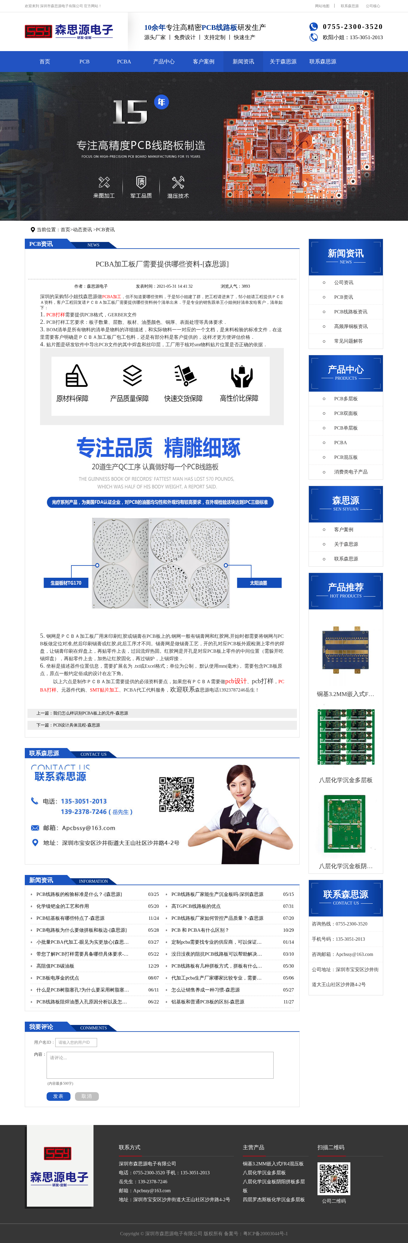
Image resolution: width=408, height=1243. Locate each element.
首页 (44, 62)
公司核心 (373, 6)
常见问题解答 (348, 341)
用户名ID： (44, 1042)
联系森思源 (350, 6)
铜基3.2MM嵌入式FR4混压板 (273, 1163)
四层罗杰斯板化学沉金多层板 (274, 1199)
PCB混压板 (346, 457)
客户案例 (203, 62)
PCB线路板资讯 (350, 311)
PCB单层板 (346, 427)
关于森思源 (283, 62)
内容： (40, 1054)
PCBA (124, 62)
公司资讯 (343, 282)
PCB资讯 (105, 229)
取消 (87, 1096)
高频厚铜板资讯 (351, 326)
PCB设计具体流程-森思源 (76, 725)
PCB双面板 (346, 413)
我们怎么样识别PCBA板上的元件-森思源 (90, 713)
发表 (58, 1096)
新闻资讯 (243, 62)
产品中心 (164, 62)
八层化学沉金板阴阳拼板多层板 (274, 1186)
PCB (84, 62)
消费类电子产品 (351, 471)
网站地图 (322, 6)
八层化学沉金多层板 (264, 1172)
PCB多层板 (346, 398)
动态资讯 (82, 229)
